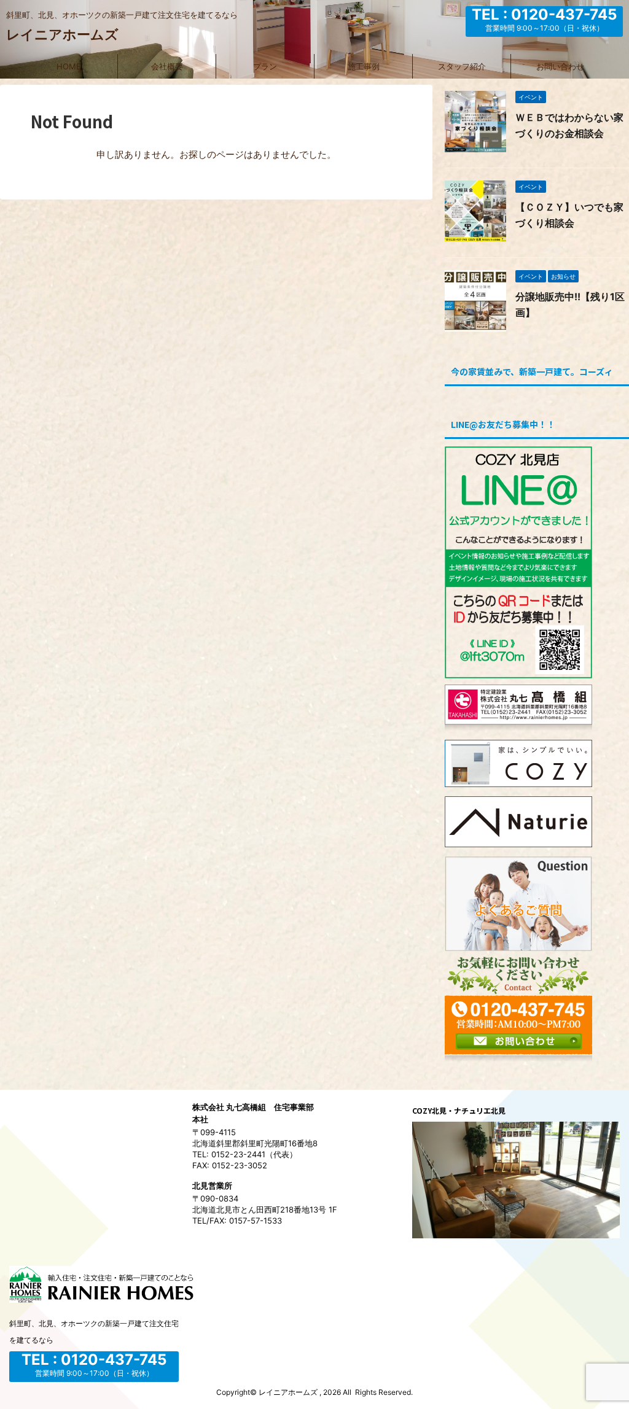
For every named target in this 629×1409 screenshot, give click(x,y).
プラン (265, 66)
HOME (69, 66)
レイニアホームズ (62, 34)
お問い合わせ (560, 66)
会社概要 (167, 66)
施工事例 (364, 66)
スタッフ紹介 (462, 66)
